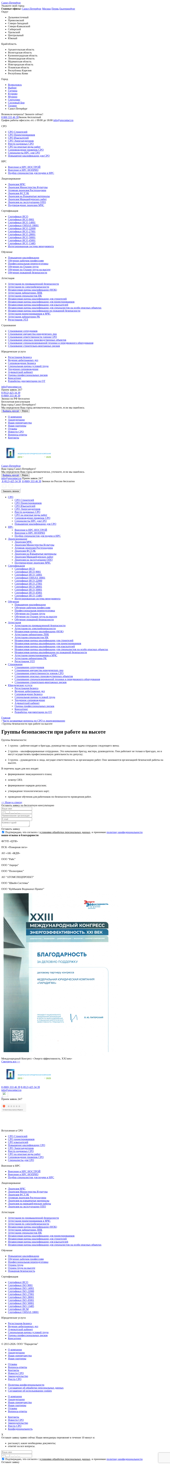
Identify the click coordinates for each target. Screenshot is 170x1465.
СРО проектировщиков (21, 1139)
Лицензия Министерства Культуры (28, 187)
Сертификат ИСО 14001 (22, 222)
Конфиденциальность (20, 1428)
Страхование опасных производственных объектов (37, 339)
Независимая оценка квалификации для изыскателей (38, 304)
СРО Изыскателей (18, 137)
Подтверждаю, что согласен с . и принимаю (74, 832)
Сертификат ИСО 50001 (22, 237)
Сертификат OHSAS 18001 (23, 225)
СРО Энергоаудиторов (21, 140)
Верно (25, 411)
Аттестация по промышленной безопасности (33, 283)
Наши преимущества (20, 422)
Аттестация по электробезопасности (28, 286)
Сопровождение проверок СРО (26, 149)
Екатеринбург (67, 8)
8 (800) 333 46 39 (10, 395)
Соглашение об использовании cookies (30, 1390)
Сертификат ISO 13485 (21, 1306)
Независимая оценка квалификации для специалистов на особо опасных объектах (54, 307)
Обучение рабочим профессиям (26, 260)
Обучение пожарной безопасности (27, 272)
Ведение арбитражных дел (23, 360)
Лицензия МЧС (17, 184)
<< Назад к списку (11, 802)
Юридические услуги (20, 685)
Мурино (12, 96)
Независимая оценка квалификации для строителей (37, 298)
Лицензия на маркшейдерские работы (29, 1203)
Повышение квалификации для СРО (29, 155)
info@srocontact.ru (63, 120)
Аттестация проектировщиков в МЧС (29, 313)
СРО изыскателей (18, 1142)
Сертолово (14, 99)
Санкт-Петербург (11, 2)
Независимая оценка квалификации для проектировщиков (41, 301)
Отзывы (12, 428)
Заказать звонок (11, 491)
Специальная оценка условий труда (28, 366)
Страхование (15, 664)
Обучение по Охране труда (23, 266)
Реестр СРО (14, 1379)
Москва (46, 8)
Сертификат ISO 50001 (21, 1303)
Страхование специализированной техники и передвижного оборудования (50, 342)
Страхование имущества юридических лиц (32, 334)
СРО (10, 497)
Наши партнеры (17, 425)
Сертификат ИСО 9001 (21, 219)
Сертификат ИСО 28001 (22, 234)
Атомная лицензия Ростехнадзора (27, 190)
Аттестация (14, 622)
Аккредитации (16, 419)
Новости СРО (16, 431)
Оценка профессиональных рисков (28, 375)
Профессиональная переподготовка (28, 263)
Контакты (13, 437)
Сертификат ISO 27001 (21, 1294)
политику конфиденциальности (125, 832)
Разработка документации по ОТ (26, 381)
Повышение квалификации (23, 257)
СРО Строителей (17, 131)
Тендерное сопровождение (23, 369)
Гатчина (12, 90)
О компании (15, 416)
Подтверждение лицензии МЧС (26, 205)
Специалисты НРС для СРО (24, 152)
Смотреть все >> (10, 1061)
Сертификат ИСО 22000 (22, 228)
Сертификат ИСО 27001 (22, 231)
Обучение (13, 601)
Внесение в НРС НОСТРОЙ (24, 167)
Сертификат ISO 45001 (21, 1300)
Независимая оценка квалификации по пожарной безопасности (44, 310)
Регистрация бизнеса (20, 357)
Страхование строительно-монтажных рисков (34, 345)
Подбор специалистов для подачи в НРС (31, 173)
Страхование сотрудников (23, 331)
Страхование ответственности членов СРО (32, 337)
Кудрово (12, 93)
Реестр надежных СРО (21, 143)
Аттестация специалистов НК (25, 295)
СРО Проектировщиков (21, 134)
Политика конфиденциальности (26, 1384)
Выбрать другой (11, 411)
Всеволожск (15, 84)
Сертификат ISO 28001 (21, 1297)
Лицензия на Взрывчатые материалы (29, 196)
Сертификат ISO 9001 (20, 1285)
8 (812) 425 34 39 (10, 392)
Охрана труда (15, 1265)
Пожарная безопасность (21, 1271)
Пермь (55, 8)
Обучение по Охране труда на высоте (29, 269)
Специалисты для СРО (21, 1160)
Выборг (12, 87)
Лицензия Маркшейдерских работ (27, 199)
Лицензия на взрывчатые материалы (28, 1200)
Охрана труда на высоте (21, 1268)
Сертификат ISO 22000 (21, 1291)
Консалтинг (14, 378)
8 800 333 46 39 (10, 117)
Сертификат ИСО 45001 (22, 240)
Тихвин (12, 105)
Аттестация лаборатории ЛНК (25, 292)
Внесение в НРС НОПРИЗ (23, 170)
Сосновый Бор (16, 102)
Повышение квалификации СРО (26, 1145)
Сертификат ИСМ (18, 1309)
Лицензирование (17, 538)
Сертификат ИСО (18, 216)
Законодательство (18, 1376)
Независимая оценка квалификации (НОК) (32, 289)
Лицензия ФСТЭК (18, 193)
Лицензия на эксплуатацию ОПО (27, 202)
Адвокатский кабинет (20, 372)
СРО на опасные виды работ (24, 146)
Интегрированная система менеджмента (31, 246)
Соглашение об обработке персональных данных (36, 1387)
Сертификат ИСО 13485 (22, 243)
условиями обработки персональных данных (64, 832)
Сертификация (16, 565)
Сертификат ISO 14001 (21, 1288)
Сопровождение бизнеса (22, 363)
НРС (10, 527)
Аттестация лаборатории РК (24, 316)
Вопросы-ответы (17, 434)
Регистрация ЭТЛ (18, 319)
